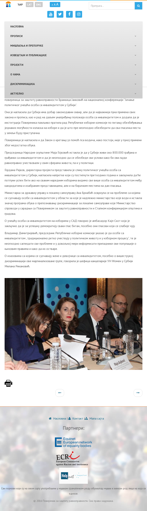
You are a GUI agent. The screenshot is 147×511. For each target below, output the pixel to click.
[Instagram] (78, 14)
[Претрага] (138, 5)
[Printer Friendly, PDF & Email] (8, 385)
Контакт (77, 418)
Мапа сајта (96, 418)
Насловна (59, 418)
